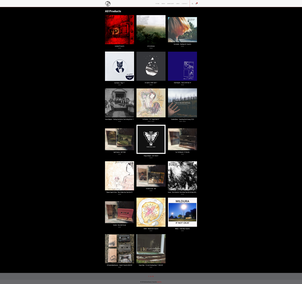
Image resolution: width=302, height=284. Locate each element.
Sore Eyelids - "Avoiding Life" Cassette (182, 44)
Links (178, 3)
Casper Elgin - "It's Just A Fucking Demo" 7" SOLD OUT (151, 265)
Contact (184, 3)
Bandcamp (170, 3)
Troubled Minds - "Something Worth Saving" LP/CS (182, 119)
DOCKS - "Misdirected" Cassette (151, 228)
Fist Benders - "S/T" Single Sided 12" (151, 119)
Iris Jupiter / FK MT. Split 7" (151, 82)
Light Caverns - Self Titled (119, 152)
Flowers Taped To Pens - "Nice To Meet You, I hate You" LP (119, 192)
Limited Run (159, 282)
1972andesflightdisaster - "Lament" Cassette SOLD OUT (119, 265)
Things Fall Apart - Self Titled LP (151, 156)
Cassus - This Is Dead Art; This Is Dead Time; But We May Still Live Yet (183, 192)
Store (157, 3)
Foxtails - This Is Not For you (119, 225)
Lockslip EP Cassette (119, 46)
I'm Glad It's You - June (151, 188)
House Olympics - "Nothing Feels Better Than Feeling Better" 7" (119, 119)
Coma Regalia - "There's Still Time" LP (182, 82)
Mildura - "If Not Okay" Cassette (182, 228)
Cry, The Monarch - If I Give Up (182, 152)
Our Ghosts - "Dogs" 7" (119, 83)
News (163, 3)
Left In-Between (151, 46)
